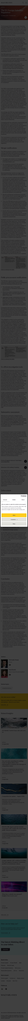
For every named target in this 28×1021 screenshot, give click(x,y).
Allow (14, 515)
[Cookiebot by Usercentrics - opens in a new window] (21, 496)
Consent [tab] (5, 499)
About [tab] (23, 499)
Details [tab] (14, 499)
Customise (13, 519)
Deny (14, 523)
